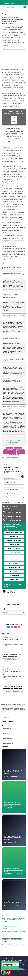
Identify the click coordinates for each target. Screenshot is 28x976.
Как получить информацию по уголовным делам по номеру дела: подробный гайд (12, 804)
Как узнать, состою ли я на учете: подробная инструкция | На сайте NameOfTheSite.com (11, 925)
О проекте (23, 958)
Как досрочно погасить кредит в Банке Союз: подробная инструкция (12, 655)
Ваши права (6, 733)
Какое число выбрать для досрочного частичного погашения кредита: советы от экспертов (13, 671)
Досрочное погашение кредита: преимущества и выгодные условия (11, 640)
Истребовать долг (7, 740)
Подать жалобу (6, 730)
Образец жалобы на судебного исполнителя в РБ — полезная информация (11, 902)
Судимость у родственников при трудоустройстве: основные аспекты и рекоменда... (13, 838)
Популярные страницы (8, 743)
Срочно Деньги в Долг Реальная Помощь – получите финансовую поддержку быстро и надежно (13, 945)
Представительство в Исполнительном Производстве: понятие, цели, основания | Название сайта (13, 919)
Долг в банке (6, 735)
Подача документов (8, 738)
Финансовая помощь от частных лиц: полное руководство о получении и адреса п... (13, 772)
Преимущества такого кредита (12, 440)
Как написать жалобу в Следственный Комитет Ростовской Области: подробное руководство (12, 939)
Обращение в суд (7, 728)
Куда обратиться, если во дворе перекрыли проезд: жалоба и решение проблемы (13, 870)
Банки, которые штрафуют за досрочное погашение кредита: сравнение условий (13, 687)
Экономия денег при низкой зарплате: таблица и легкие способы (14, 932)
